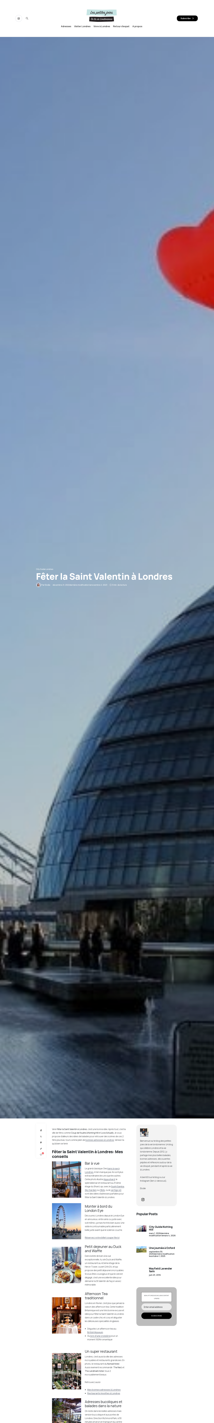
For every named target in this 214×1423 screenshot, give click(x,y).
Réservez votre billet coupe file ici (102, 1237)
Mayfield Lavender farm (160, 1270)
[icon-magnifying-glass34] (27, 18)
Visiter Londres (82, 26)
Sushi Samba (117, 1186)
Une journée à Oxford (162, 1248)
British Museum (95, 1332)
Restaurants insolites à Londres (103, 1393)
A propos (137, 26)
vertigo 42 (116, 1190)
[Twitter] (41, 1136)
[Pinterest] (41, 1143)
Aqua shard (109, 1179)
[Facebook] (41, 1130)
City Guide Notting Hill (161, 1228)
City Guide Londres (44, 569)
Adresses (66, 26)
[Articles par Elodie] (38, 584)
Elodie (47, 585)
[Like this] (41, 1154)
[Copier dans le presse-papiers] (41, 1149)
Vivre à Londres (102, 26)
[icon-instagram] (18, 18)
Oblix (102, 1190)
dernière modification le (80, 585)
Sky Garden (90, 1190)
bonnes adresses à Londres (99, 1140)
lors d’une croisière (100, 1335)
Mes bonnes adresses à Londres (104, 1389)
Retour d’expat (121, 26)
